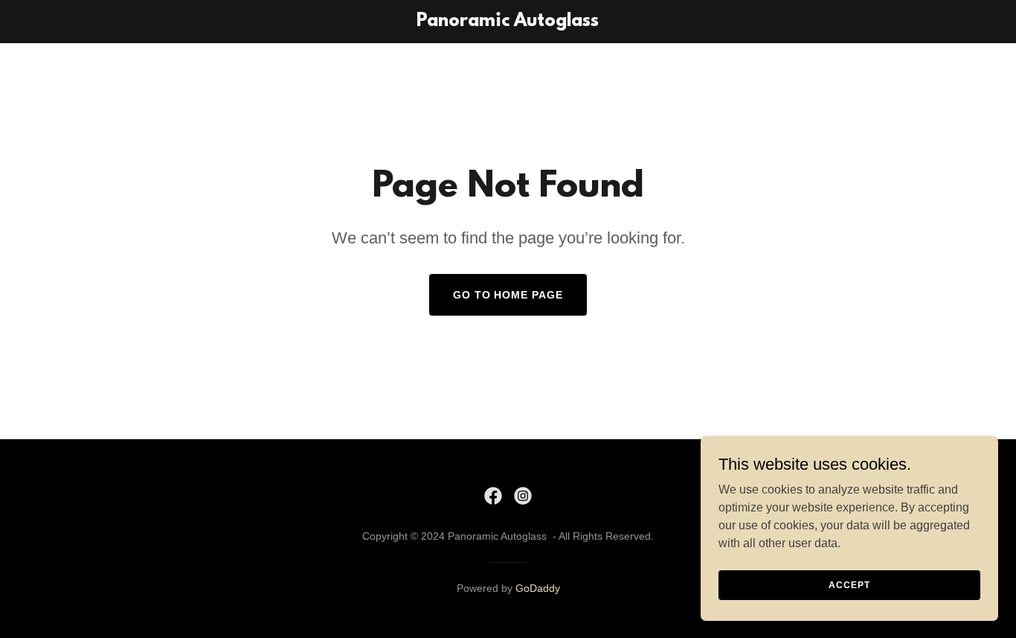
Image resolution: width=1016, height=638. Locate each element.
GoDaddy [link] (537, 588)
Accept (849, 584)
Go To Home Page (508, 295)
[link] (507, 22)
